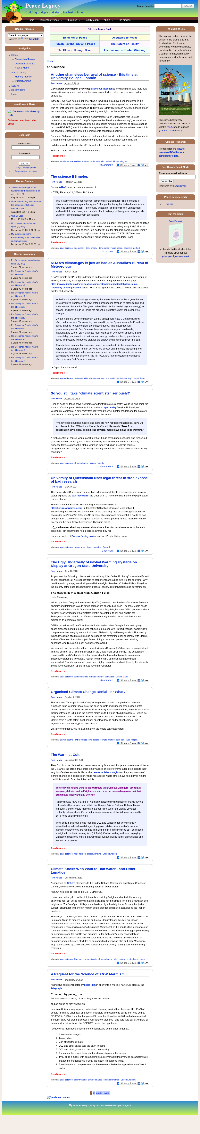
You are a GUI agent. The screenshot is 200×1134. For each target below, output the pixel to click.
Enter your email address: (173, 173)
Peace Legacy (43, 5)
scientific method (104, 161)
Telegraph (56, 988)
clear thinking (80, 1080)
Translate (34, 39)
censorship (89, 161)
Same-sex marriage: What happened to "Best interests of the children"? (25, 190)
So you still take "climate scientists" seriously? (90, 393)
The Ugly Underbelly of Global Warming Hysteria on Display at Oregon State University (94, 564)
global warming (124, 378)
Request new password (26, 171)
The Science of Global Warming (125, 50)
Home (31, 20)
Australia (107, 547)
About (105, 20)
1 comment (107, 251)
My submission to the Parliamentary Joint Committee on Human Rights (25, 237)
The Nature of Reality (125, 43)
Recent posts (18, 90)
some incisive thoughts (107, 772)
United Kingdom (120, 161)
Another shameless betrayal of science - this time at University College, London (94, 76)
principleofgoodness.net (175, 256)
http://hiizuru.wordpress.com (66, 508)
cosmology (79, 248)
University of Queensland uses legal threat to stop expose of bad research (99, 479)
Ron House (56, 83)
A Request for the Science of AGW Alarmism (88, 974)
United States (139, 378)
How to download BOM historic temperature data (172, 152)
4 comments (106, 466)
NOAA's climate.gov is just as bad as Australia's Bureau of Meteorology (99, 264)
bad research (79, 495)
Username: (25, 143)
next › (99, 1093)
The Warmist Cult (65, 755)
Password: (25, 153)
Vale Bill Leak (17, 216)
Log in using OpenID (26, 167)
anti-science (76, 161)
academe (64, 161)
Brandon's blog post (82, 536)
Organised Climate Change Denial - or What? (88, 692)
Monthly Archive (23, 76)
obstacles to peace (136, 959)
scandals (97, 547)
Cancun (77, 959)
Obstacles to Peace (25, 63)
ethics (89, 547)
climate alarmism (97, 378)
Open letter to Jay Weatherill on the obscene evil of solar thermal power (26, 205)
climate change (81, 463)
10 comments (106, 165)
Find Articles (122, 20)
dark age (120, 740)
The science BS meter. (69, 176)
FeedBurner (179, 186)
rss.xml (169, 204)
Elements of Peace (48, 20)
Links (14, 94)
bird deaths (93, 740)
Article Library (18, 72)
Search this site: (145, 6)
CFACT (71, 883)
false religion (132, 740)
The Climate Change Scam (74, 50)
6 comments (106, 680)
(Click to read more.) (170, 130)
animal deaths (66, 740)
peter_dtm (90, 985)
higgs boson (116, 248)
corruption (111, 378)
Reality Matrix (92, 20)
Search (15, 85)
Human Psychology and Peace (74, 43)
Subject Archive (23, 81)
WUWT (62, 187)
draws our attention (101, 88)
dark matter (104, 248)
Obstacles (70, 20)
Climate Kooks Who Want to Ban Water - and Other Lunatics (93, 870)
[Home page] (12, 22)
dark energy (91, 248)
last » (106, 1093)
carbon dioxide (81, 378)
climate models (97, 463)
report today (109, 407)
